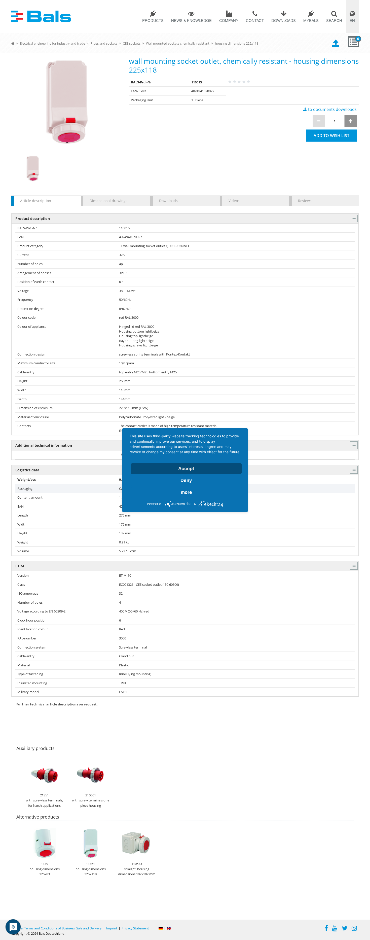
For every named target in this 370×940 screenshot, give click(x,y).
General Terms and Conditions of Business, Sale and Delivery (57, 928)
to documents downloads (332, 109)
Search (334, 20)
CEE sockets (131, 43)
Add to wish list (331, 135)
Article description (35, 200)
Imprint (111, 928)
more (186, 492)
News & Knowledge (191, 20)
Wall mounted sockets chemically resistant (177, 43)
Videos (234, 200)
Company (228, 20)
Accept (186, 468)
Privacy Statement (135, 928)
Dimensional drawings (108, 200)
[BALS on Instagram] (354, 929)
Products (153, 20)
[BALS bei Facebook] (326, 929)
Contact (255, 20)
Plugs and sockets (104, 43)
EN (352, 20)
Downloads (283, 20)
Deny (186, 480)
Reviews (305, 200)
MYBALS (311, 20)
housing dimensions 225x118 (236, 43)
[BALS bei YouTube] (335, 929)
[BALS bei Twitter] (344, 929)
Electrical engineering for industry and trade (52, 43)
